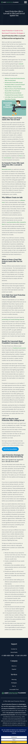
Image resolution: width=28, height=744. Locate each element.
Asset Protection (7, 30)
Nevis (21, 155)
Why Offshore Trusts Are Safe (13, 86)
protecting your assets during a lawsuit (13, 319)
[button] (25, 2)
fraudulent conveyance (19, 348)
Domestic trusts (6, 169)
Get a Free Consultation (10, 449)
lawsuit (21, 64)
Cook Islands (7, 157)
